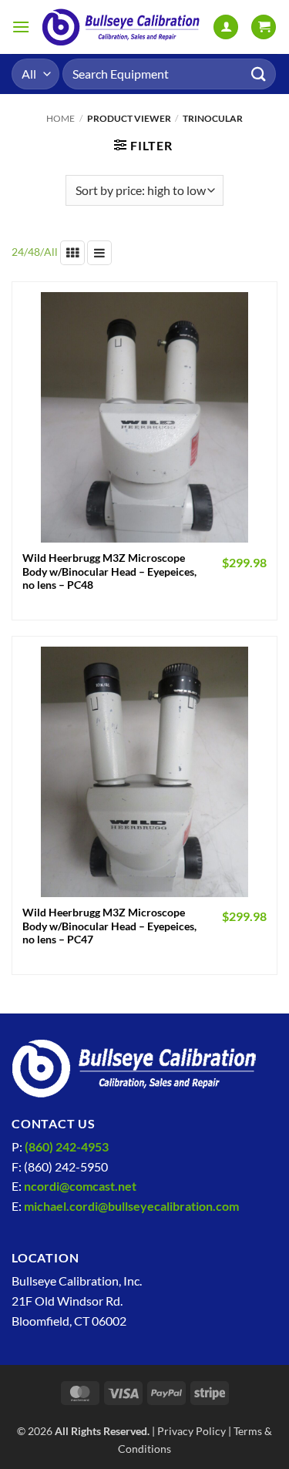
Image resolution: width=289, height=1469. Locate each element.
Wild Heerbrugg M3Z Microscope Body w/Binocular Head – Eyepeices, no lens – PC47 (109, 926)
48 (34, 251)
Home (60, 118)
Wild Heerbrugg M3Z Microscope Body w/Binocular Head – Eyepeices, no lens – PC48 (109, 571)
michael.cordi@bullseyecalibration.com (131, 1205)
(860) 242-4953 (67, 1146)
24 (18, 251)
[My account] (225, 27)
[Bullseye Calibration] (121, 27)
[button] (21, 26)
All (51, 251)
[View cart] (263, 27)
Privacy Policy (191, 1430)
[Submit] (259, 74)
